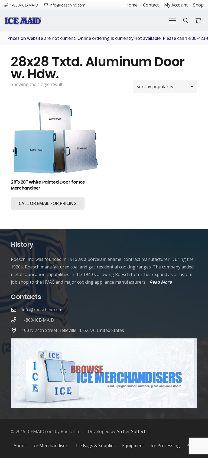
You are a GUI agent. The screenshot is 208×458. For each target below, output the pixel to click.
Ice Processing (165, 446)
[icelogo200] (22, 21)
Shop (198, 5)
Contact (151, 5)
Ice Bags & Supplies (96, 446)
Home (131, 5)
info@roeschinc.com (42, 310)
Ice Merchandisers (51, 446)
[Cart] (198, 20)
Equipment (133, 446)
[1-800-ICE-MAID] (16, 319)
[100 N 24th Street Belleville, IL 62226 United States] (16, 330)
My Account (176, 5)
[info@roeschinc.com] (16, 309)
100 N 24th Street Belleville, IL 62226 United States (73, 330)
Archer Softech (131, 431)
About (20, 446)
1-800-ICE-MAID (38, 320)
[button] (172, 20)
